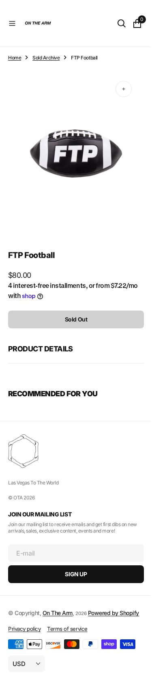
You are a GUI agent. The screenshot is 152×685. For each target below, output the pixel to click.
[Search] (115, 23)
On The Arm (58, 605)
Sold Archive (46, 58)
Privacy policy (24, 630)
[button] (12, 23)
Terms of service (67, 630)
